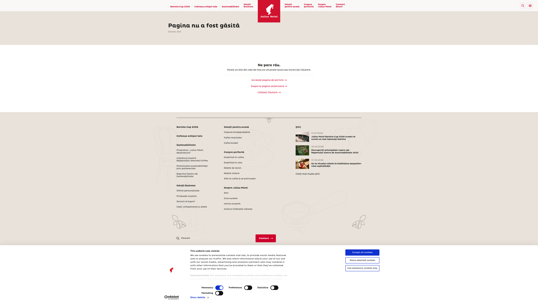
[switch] (248, 287)
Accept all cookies (362, 252)
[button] (523, 5)
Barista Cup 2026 (180, 6)
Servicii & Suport (186, 201)
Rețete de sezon (232, 168)
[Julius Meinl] (269, 11)
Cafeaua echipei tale (205, 6)
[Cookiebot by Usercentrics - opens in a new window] (171, 297)
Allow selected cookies (362, 260)
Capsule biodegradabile (237, 132)
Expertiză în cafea (234, 157)
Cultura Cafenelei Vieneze (238, 209)
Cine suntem (231, 198)
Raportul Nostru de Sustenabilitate (187, 175)
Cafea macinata (233, 137)
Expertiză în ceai (233, 162)
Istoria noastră (232, 204)
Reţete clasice (231, 173)
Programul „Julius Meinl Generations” (190, 151)
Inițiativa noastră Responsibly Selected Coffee (192, 159)
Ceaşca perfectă (309, 5)
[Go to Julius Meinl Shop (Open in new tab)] (530, 5)
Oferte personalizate (188, 191)
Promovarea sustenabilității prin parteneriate (192, 167)
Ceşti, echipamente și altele (192, 207)
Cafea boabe (231, 143)
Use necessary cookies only (362, 268)
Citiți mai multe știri (308, 174)
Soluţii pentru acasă (292, 5)
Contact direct (340, 5)
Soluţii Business (248, 5)
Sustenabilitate (230, 6)
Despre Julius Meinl (324, 5)
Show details (197, 297)
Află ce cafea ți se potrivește (240, 178)
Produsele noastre (187, 196)
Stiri (226, 193)
